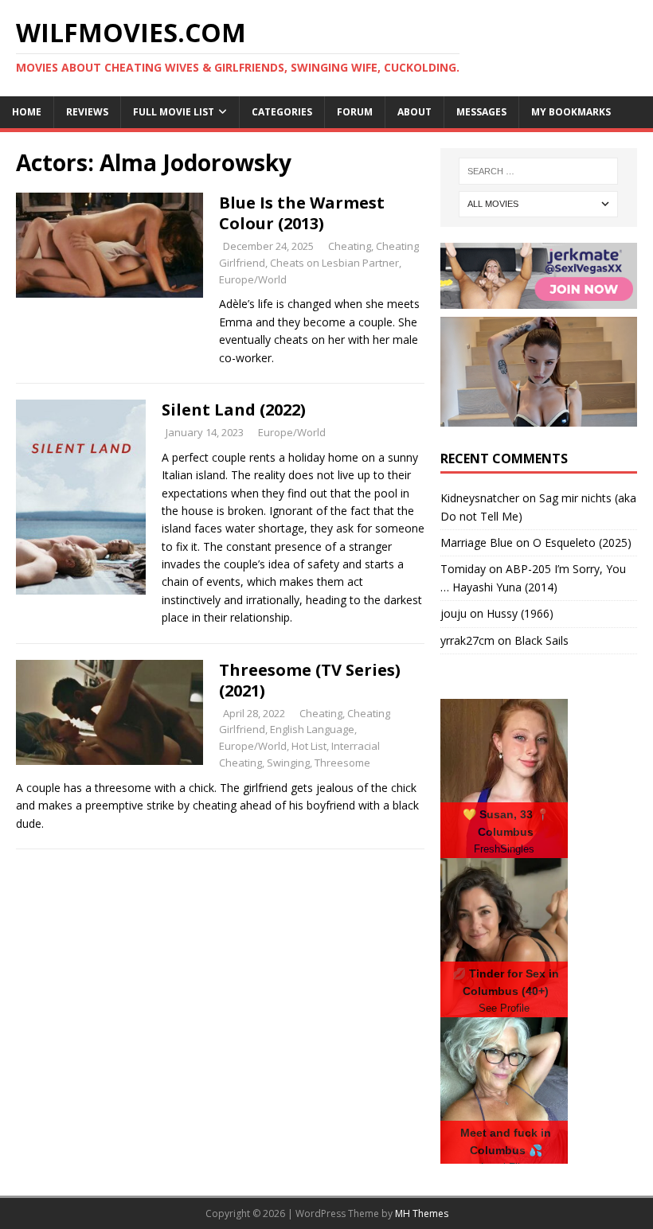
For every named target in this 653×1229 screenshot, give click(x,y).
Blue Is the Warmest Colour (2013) (302, 213)
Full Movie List (173, 112)
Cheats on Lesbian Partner (334, 263)
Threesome (342, 762)
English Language (312, 729)
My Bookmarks (571, 112)
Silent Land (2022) (234, 409)
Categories (282, 112)
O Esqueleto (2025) (582, 542)
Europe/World (253, 279)
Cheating (349, 246)
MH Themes (421, 1213)
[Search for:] (538, 171)
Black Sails (541, 640)
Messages (481, 112)
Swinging (288, 762)
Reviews (87, 112)
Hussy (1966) (520, 613)
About (414, 112)
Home (26, 112)
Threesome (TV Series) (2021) (310, 680)
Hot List (308, 746)
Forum (355, 112)
